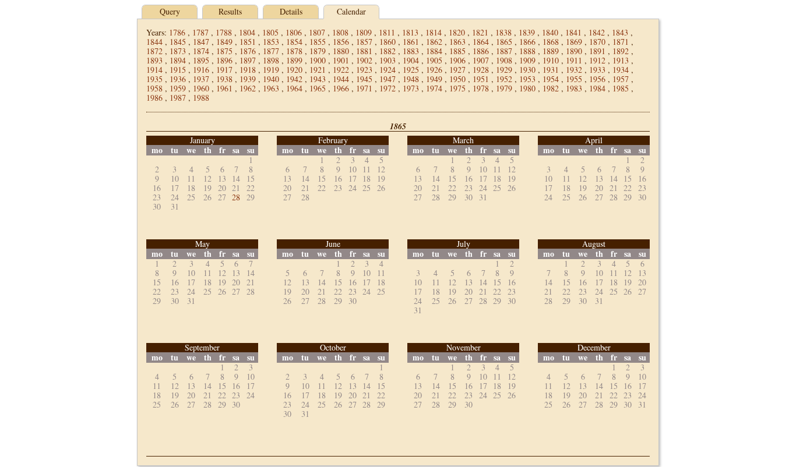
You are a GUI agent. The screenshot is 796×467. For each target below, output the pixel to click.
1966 (341, 88)
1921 (317, 69)
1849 (224, 41)
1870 (597, 41)
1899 (294, 60)
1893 (154, 60)
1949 (434, 78)
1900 (317, 60)
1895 (201, 60)
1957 (620, 78)
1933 (597, 69)
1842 (597, 32)
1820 (457, 32)
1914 (154, 69)
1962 (247, 88)
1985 (620, 88)
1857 (364, 41)
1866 (527, 41)
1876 (247, 50)
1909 (527, 60)
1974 (434, 88)
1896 (224, 60)
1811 (387, 32)
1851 (247, 41)
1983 (574, 88)
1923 (364, 69)
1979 (504, 88)
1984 (597, 88)
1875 (224, 50)
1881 (364, 50)
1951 (481, 78)
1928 (481, 69)
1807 (317, 32)
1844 (154, 41)
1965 (317, 88)
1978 (481, 88)
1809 (363, 32)
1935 (154, 78)
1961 (224, 88)
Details (291, 11)
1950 (457, 78)
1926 (434, 69)
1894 (178, 60)
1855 (317, 41)
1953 (527, 78)
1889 (551, 50)
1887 (504, 50)
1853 (271, 41)
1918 (247, 69)
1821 (480, 32)
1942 (294, 78)
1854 (294, 41)
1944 (341, 78)
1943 (317, 78)
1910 (551, 60)
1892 (620, 50)
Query (170, 11)
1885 (457, 50)
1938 (224, 78)
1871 (620, 41)
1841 (573, 32)
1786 (177, 32)
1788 (224, 32)
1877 (271, 50)
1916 (201, 69)
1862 (434, 41)
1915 (178, 69)
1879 (317, 50)
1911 (574, 60)
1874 (201, 50)
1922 (341, 69)
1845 (178, 41)
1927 (457, 69)
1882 (387, 50)
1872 (154, 50)
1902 (364, 60)
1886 (481, 50)
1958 (154, 88)
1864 (481, 41)
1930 (527, 69)
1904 (411, 60)
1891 (597, 50)
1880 (341, 50)
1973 (411, 88)
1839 (527, 32)
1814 (433, 32)
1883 (411, 50)
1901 (341, 60)
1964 (294, 88)
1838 (503, 32)
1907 (481, 60)
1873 (178, 50)
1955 (574, 78)
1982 (551, 88)
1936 (178, 78)
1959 (178, 88)
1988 (201, 97)
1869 (574, 41)
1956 (597, 78)
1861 (411, 41)
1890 (574, 50)
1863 (457, 41)
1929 (504, 69)
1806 (294, 32)
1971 (364, 88)
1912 (597, 60)
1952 (504, 78)
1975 (457, 88)
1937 (201, 78)
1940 (271, 78)
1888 (527, 50)
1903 (387, 60)
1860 (387, 41)
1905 (434, 60)
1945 (364, 78)
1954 (551, 78)
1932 (574, 69)
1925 (411, 69)
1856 (341, 41)
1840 (550, 32)
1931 (551, 69)
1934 (620, 69)
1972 (387, 88)
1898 (271, 60)
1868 (551, 41)
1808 (340, 32)
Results (230, 11)
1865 (504, 41)
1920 (294, 69)
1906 (457, 60)
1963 (271, 88)
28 (236, 197)
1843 (620, 32)
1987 (178, 97)
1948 (411, 78)
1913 (620, 60)
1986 (154, 97)
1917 (224, 69)
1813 (410, 32)
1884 (434, 50)
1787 (200, 32)
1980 (527, 88)
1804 (247, 32)
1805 (270, 32)
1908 (504, 60)
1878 (294, 50)
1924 (387, 69)
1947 (387, 78)
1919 (271, 69)
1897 (247, 60)
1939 (247, 78)
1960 (201, 88)
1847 (201, 41)
